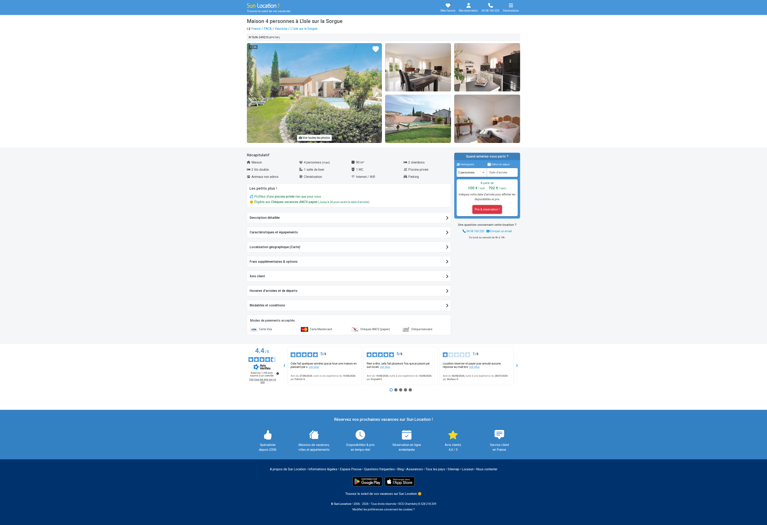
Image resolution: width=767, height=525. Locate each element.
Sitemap (453, 469)
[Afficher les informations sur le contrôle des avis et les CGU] (277, 373)
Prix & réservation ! (487, 209)
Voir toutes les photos (316, 137)
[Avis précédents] (284, 366)
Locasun (468, 469)
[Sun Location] (263, 5)
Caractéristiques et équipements (274, 232)
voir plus (314, 366)
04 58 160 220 (475, 231)
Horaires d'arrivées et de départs (273, 291)
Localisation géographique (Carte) (275, 247)
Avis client (257, 276)
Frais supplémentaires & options (274, 261)
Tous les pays (435, 469)
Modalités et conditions (267, 305)
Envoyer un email (501, 231)
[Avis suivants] (517, 366)
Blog (400, 469)
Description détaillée (265, 218)
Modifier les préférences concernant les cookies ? (384, 509)
